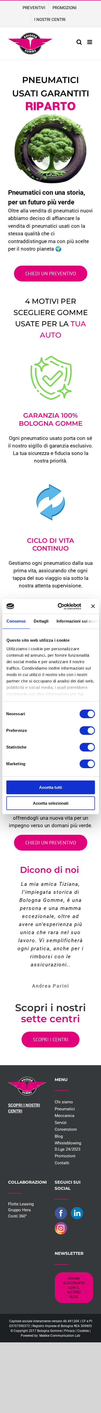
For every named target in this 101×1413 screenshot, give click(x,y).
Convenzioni (66, 1129)
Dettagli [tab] (41, 621)
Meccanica (64, 1115)
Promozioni (65, 1156)
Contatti (62, 1163)
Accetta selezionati (50, 803)
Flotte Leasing (21, 1204)
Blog (59, 1136)
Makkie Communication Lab (59, 1336)
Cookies (83, 1331)
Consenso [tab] (16, 621)
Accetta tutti (50, 787)
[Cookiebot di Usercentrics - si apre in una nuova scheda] (60, 606)
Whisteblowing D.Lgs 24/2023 (68, 1146)
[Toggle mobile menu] (90, 42)
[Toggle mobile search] (79, 42)
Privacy (69, 1331)
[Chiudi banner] (93, 606)
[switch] (87, 730)
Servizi (61, 1122)
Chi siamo (64, 1102)
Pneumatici (65, 1109)
